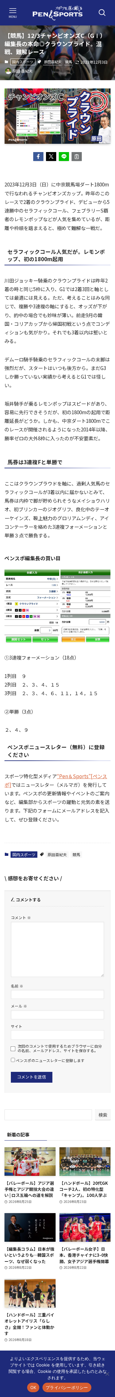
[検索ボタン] (102, 12)
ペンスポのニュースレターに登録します (50, 1060)
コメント (21, 917)
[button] (38, 156)
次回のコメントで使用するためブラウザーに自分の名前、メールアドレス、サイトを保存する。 (60, 1048)
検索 (102, 1115)
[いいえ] (107, 1374)
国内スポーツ (22, 61)
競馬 (68, 61)
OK (33, 1387)
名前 (17, 985)
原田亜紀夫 (53, 61)
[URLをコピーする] (77, 156)
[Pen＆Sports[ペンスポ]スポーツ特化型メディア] (57, 12)
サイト (16, 1026)
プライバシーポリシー (67, 1387)
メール (19, 1006)
